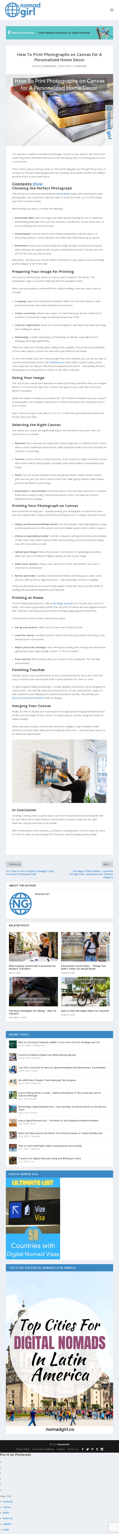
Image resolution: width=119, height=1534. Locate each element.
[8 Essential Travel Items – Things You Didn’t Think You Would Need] (85, 946)
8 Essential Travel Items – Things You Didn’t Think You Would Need (83, 967)
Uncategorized (38, 1045)
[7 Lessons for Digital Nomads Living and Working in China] (13, 1160)
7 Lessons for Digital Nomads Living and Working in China (49, 1158)
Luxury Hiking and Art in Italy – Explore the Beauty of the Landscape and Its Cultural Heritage (59, 1094)
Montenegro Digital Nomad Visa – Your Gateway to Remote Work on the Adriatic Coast (62, 1108)
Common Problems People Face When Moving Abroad (47, 1054)
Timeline (60, 1449)
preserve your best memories (28, 697)
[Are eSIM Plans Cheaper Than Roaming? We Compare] (13, 1082)
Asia (32, 1161)
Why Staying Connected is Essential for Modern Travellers (32, 967)
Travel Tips (36, 1058)
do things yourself (63, 603)
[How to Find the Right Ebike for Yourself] (85, 991)
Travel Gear (80, 65)
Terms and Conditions (43, 1449)
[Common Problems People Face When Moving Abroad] (13, 1057)
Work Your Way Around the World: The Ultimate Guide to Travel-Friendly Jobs (60, 1133)
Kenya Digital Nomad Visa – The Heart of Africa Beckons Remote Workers (58, 1120)
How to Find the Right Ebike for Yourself (85, 1010)
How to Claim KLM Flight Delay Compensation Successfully (50, 1145)
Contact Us (72, 1449)
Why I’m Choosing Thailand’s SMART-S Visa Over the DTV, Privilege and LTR (59, 1042)
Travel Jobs (35, 1136)
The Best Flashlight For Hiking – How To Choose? (32, 1012)
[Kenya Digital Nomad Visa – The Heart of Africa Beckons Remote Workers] (13, 1123)
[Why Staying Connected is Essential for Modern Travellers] (33, 946)
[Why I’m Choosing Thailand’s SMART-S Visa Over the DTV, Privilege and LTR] (13, 1044)
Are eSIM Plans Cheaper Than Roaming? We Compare (47, 1080)
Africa (33, 1123)
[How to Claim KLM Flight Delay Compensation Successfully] (13, 1148)
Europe (34, 1070)
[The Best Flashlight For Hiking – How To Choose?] (33, 991)
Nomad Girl (50, 65)
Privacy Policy (23, 1449)
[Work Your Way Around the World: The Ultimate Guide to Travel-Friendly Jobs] (13, 1135)
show (38, 184)
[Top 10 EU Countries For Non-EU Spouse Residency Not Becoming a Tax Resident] (13, 1070)
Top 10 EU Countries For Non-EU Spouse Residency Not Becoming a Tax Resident (62, 1067)
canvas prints (63, 193)
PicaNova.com (56, 362)
